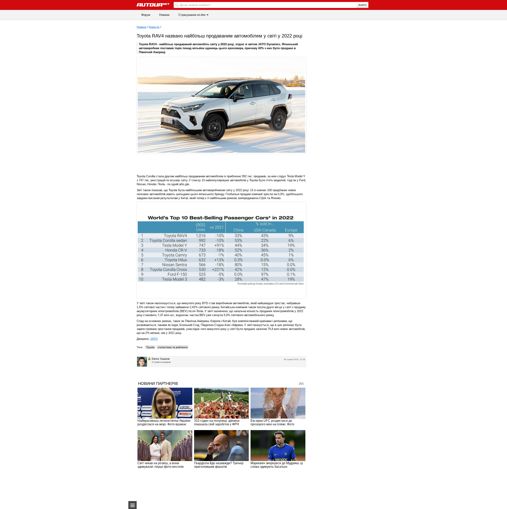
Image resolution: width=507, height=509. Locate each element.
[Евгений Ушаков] (142, 362)
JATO (154, 338)
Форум (145, 14)
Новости (154, 27)
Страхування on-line (192, 14)
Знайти (362, 5)
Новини (164, 14)
